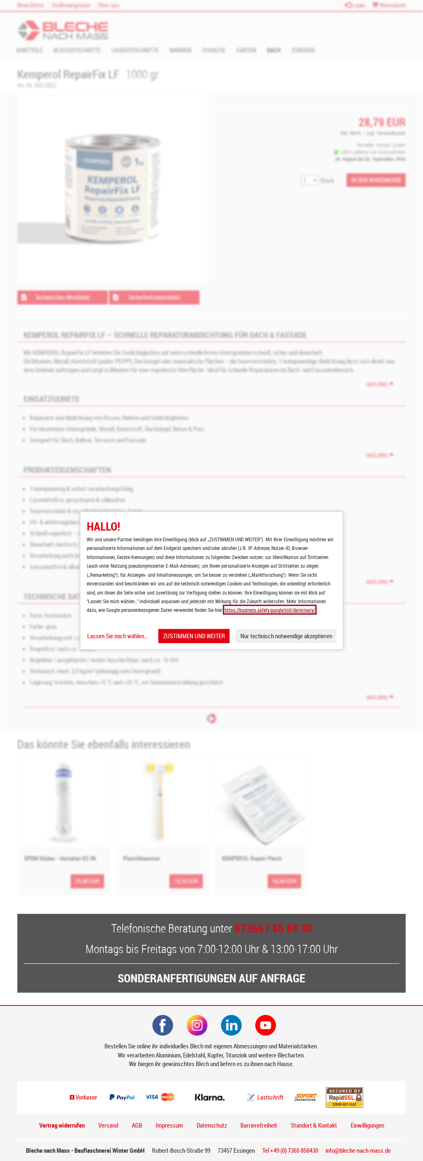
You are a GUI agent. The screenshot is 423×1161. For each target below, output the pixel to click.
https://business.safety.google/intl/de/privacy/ (270, 609)
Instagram (197, 1025)
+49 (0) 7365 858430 (290, 1150)
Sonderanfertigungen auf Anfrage (211, 978)
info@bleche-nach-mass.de (358, 1150)
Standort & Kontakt (314, 1125)
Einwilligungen (367, 1125)
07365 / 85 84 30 (273, 928)
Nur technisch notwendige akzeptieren (286, 636)
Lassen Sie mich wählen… (117, 636)
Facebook (162, 1025)
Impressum (169, 1125)
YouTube (265, 1025)
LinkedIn (231, 1025)
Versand (108, 1125)
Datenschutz (212, 1125)
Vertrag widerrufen (62, 1125)
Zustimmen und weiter (194, 636)
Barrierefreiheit (258, 1125)
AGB (137, 1125)
